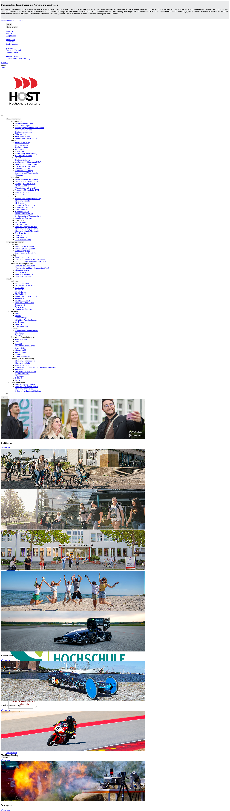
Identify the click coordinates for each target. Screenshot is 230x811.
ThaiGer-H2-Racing (23, 240)
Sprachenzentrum (22, 192)
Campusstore (20, 290)
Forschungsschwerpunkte (25, 249)
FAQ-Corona (20, 194)
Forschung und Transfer (15, 242)
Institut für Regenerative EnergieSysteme (30, 261)
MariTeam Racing (22, 233)
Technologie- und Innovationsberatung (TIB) (32, 268)
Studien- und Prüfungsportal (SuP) (28, 162)
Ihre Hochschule (21, 145)
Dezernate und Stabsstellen (25, 372)
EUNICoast (19, 288)
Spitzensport (20, 305)
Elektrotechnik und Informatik (26, 331)
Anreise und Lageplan (23, 218)
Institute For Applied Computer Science (30, 259)
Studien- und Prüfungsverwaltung (28, 199)
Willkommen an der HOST (25, 285)
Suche (3, 65)
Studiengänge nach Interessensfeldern (29, 128)
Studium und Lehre (13, 119)
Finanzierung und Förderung (26, 153)
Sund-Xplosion (21, 237)
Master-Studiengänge (23, 125)
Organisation (20, 369)
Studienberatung (21, 147)
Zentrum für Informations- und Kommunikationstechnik (36, 367)
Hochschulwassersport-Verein (26, 229)
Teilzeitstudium (21, 134)
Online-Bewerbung (22, 143)
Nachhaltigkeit (20, 294)
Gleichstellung (20, 352)
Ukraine (18, 316)
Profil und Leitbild (22, 283)
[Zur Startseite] (25, 112)
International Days (22, 186)
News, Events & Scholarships (26, 179)
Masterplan (19, 151)
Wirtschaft (19, 335)
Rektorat (18, 344)
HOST (9, 279)
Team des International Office (26, 181)
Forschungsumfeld (22, 257)
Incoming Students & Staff (25, 184)
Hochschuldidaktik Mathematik (27, 231)
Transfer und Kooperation (25, 266)
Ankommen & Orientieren (25, 166)
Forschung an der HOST (24, 246)
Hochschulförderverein (24, 389)
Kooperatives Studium (23, 130)
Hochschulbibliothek (23, 201)
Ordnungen (19, 175)
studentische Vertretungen (25, 205)
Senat (17, 341)
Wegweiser (19, 307)
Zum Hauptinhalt (7, 20)
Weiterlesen (5, 448)
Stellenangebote (21, 322)
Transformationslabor (23, 277)
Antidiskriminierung (23, 357)
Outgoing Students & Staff (25, 188)
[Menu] (2, 115)
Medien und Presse (22, 301)
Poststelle (18, 380)
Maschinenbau (20, 333)
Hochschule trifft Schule (24, 303)
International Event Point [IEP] (27, 190)
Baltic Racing (20, 222)
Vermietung (19, 376)
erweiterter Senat (21, 339)
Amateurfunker (21, 224)
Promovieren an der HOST (25, 253)
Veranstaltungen (21, 318)
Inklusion (18, 354)
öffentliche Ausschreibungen (26, 320)
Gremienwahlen (21, 350)
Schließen (4, 63)
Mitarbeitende (20, 292)
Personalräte (20, 348)
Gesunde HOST (21, 298)
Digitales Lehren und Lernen (26, 164)
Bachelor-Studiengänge (24, 123)
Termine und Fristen (23, 169)
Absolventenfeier (21, 326)
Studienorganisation (22, 160)
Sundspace (19, 235)
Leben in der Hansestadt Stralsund (28, 391)
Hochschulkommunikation (25, 361)
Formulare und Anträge (24, 171)
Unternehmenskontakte (24, 214)
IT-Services (19, 203)
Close (3, 67)
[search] (7, 393)
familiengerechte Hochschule (26, 138)
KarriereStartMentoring (24, 207)
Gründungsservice (22, 212)
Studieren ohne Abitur (23, 132)
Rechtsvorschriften (22, 374)
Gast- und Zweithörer (23, 136)
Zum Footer (18, 20)
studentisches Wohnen (23, 156)
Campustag (19, 149)
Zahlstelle (19, 378)
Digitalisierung (20, 324)
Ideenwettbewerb (21, 209)
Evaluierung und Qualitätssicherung (28, 216)
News (17, 313)
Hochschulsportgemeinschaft (26, 227)
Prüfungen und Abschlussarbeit (27, 173)
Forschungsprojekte (22, 251)
